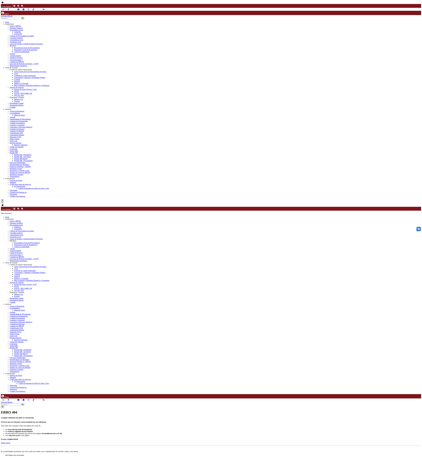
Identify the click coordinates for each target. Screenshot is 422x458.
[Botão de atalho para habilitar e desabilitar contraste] (14, 6)
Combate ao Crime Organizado (25, 76)
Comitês (12, 107)
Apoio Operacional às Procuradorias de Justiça (30, 72)
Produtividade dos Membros (19, 165)
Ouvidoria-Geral (15, 42)
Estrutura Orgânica (16, 28)
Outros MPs (14, 151)
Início (7, 22)
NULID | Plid (19, 95)
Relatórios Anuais (16, 169)
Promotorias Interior (17, 105)
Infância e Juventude (21, 83)
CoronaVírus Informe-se (18, 192)
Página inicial (5, 443)
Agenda (12, 117)
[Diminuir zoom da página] (22, 6)
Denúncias (13, 194)
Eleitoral (17, 81)
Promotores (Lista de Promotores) (25, 50)
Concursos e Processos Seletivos (21, 127)
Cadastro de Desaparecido (19, 121)
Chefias (12, 54)
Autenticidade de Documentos (20, 119)
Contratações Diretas (17, 135)
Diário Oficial (14, 139)
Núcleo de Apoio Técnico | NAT (25, 89)
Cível (16, 74)
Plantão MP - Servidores (22, 157)
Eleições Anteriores (20, 145)
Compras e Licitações (17, 125)
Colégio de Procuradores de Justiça (22, 36)
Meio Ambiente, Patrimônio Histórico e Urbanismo (31, 85)
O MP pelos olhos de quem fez (20, 184)
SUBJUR (17, 32)
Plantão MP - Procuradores (23, 161)
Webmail (13, 182)
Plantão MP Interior (21, 159)
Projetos (17, 101)
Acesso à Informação (17, 111)
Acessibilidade (15, 113)
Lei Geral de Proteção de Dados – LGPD (24, 64)
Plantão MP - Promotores (22, 155)
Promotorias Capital (16, 103)
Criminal (17, 79)
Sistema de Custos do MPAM (20, 172)
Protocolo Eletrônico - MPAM (20, 167)
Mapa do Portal (19, 115)
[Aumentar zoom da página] (18, 6)
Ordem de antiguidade (21, 52)
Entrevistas (13, 190)
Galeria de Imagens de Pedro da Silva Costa (33, 188)
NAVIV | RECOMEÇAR (23, 93)
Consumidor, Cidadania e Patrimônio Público (29, 77)
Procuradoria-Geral (16, 30)
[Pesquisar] (22, 18)
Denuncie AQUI (15, 137)
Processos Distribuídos (17, 163)
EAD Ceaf (13, 141)
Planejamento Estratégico (18, 66)
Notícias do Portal (16, 180)
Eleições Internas (15, 143)
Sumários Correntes (16, 174)
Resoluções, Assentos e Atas (19, 171)
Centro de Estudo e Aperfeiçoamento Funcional (26, 44)
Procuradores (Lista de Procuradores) (27, 48)
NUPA (16, 91)
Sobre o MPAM (15, 26)
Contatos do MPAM (17, 62)
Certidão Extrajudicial (17, 123)
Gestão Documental (16, 147)
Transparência (14, 176)
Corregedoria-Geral (16, 40)
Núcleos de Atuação (17, 87)
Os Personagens (19, 186)
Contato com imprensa (17, 196)
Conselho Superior (16, 38)
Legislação (13, 149)
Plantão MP (14, 153)
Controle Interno (15, 56)
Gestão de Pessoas (16, 58)
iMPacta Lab (18, 99)
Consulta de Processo (17, 129)
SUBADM (18, 34)
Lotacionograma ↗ (16, 60)
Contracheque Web (16, 133)
